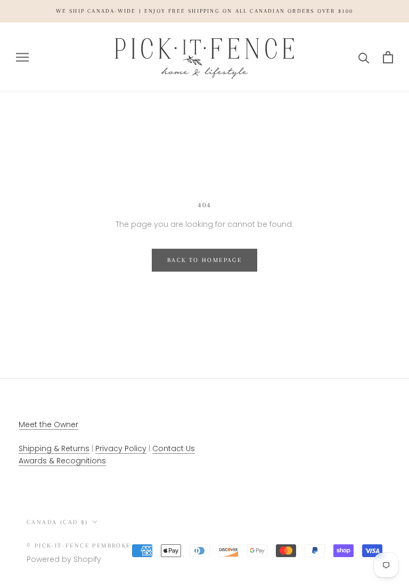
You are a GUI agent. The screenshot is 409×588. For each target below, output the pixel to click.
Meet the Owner (48, 424)
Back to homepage (204, 260)
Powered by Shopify (64, 559)
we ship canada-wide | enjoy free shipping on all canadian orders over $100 (205, 10)
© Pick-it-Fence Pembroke (79, 545)
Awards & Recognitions (62, 460)
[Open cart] (388, 57)
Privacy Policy (120, 448)
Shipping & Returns (54, 448)
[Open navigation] (22, 57)
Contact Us (173, 448)
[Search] (364, 57)
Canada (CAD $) (57, 522)
